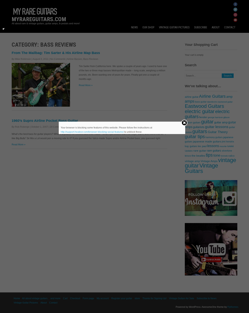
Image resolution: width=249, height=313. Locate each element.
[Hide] (3, 29)
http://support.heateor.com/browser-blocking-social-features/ (92, 132)
